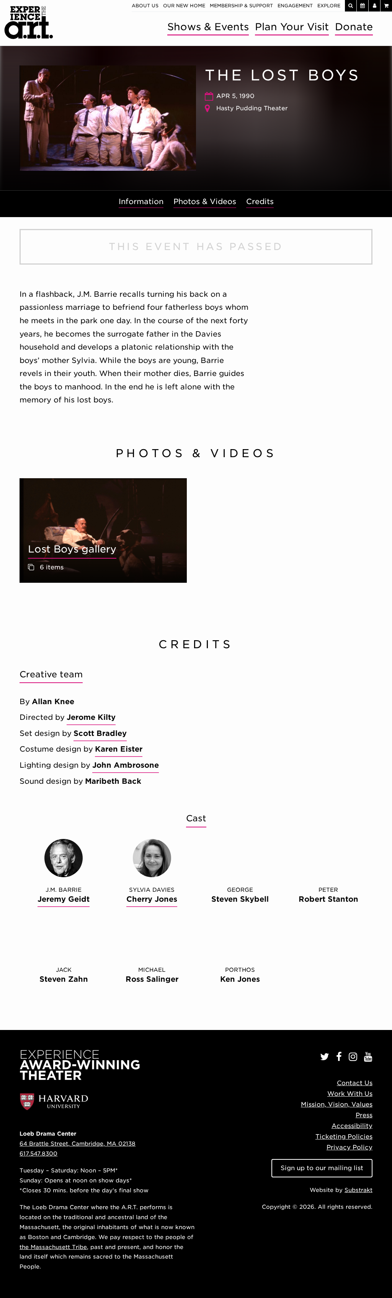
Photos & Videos (204, 201)
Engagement (295, 5)
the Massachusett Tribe (53, 1247)
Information (141, 201)
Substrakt (358, 1190)
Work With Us (349, 1093)
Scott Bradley (100, 733)
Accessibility (352, 1126)
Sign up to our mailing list (322, 1168)
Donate (354, 27)
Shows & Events (208, 27)
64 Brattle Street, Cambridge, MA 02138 (78, 1143)
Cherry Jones (151, 899)
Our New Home (184, 5)
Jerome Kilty (91, 717)
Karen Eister (118, 749)
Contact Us (354, 1083)
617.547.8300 (38, 1153)
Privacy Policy (349, 1147)
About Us (145, 5)
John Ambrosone (125, 765)
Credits (260, 201)
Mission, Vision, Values (336, 1104)
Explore (328, 5)
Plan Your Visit (292, 27)
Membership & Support (241, 5)
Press (364, 1115)
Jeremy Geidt (64, 899)
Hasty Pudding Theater (252, 108)
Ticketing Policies (343, 1136)
